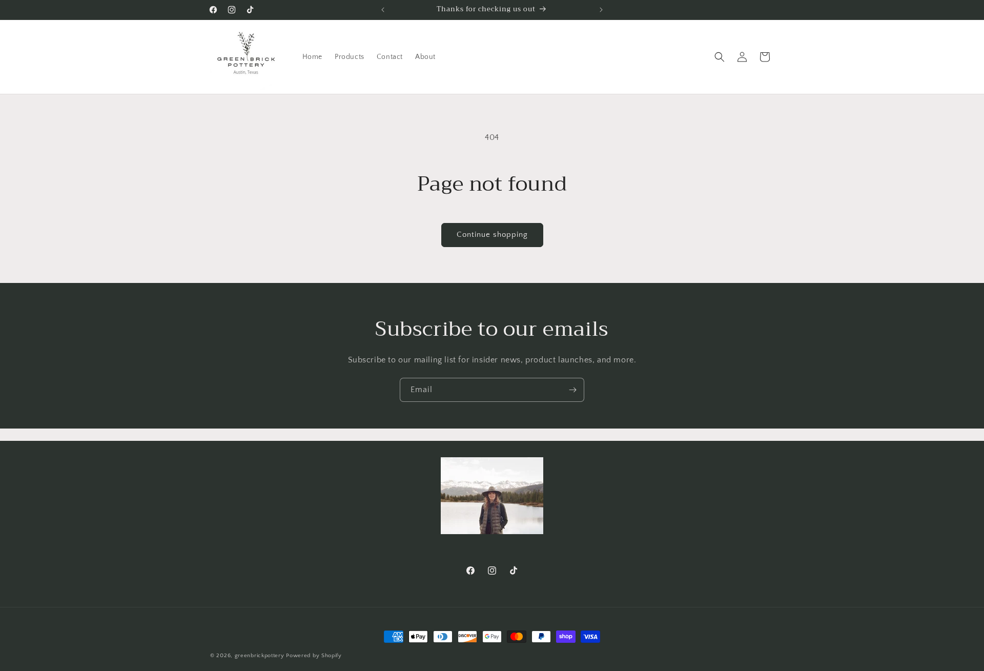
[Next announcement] (601, 9)
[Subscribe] (572, 390)
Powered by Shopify (314, 656)
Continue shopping (492, 234)
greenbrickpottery (259, 656)
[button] (719, 57)
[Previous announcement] (383, 9)
